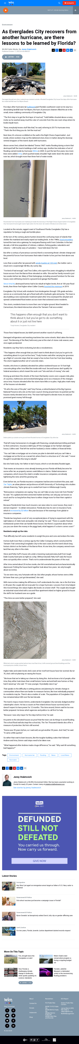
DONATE (70, 3)
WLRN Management (67, 1013)
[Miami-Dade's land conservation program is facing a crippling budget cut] (46, 959)
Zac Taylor (7, 484)
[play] (5, 10)
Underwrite (33, 1012)
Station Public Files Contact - (67, 1003)
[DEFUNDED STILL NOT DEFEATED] (39, 833)
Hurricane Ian (30, 755)
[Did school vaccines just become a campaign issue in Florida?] (8, 901)
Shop (31, 1017)
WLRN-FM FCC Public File (52, 1010)
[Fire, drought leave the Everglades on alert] (10, 959)
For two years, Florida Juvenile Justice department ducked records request (43, 931)
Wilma (35, 151)
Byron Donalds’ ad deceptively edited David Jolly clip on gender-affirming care (44, 915)
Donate (31, 1008)
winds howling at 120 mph (46, 263)
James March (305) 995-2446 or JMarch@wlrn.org (67, 1009)
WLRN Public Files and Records (50, 1017)
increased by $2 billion (19, 511)
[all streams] (76, 10)
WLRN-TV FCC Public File (52, 1007)
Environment (7, 25)
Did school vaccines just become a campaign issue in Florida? (38, 900)
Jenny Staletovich (28, 49)
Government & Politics (24, 897)
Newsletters (49, 999)
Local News (65, 755)
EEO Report (64, 999)
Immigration (20, 882)
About (31, 999)
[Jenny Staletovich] (6, 780)
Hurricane (13, 760)
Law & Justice (21, 927)
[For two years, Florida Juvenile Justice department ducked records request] (8, 931)
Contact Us (33, 1003)
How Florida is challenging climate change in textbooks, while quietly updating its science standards (27, 973)
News (54, 755)
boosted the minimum (53, 286)
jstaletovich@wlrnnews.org (54, 784)
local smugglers (66, 240)
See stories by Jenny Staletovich (27, 787)
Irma (20, 154)
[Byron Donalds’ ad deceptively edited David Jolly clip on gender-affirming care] (8, 916)
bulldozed (31, 107)
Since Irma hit (9, 284)
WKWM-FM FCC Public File (50, 1014)
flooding (43, 755)
